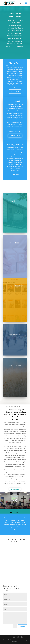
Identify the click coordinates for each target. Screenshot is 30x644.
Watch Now (15, 91)
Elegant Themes (14, 640)
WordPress (15, 641)
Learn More (15, 175)
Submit (22, 626)
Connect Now (15, 135)
